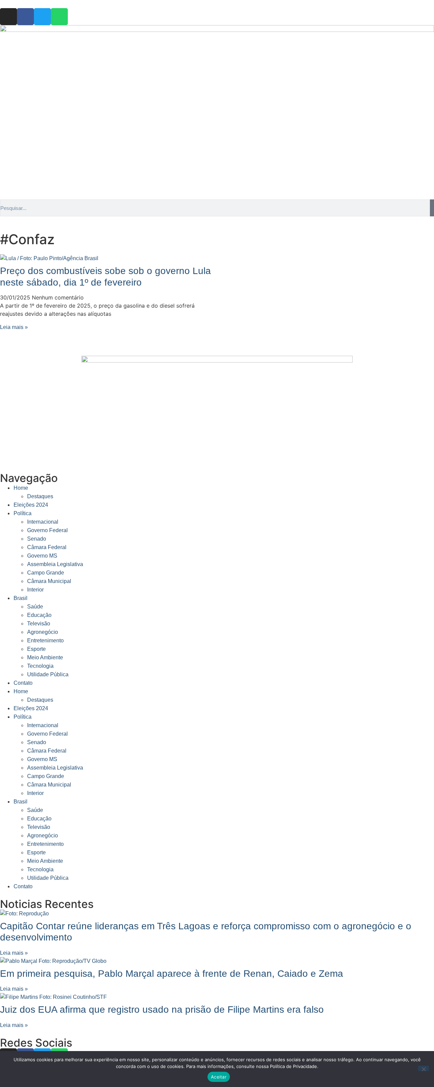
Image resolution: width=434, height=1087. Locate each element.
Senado (36, 539)
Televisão (38, 623)
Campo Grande (45, 573)
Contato (23, 683)
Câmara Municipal (49, 581)
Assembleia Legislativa (55, 564)
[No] (423, 1068)
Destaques (40, 496)
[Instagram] (8, 16)
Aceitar (218, 1077)
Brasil (20, 598)
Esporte (36, 649)
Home (21, 488)
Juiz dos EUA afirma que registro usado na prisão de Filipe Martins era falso (162, 1009)
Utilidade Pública (47, 674)
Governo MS (42, 556)
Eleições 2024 (31, 505)
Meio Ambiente (45, 657)
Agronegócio (42, 632)
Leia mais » (14, 327)
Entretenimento (45, 640)
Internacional (42, 522)
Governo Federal (47, 530)
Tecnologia (40, 666)
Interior (35, 590)
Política (23, 513)
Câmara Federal (46, 547)
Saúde (35, 606)
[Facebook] (25, 16)
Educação (39, 615)
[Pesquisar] (432, 207)
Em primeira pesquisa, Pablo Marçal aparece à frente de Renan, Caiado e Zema (171, 973)
